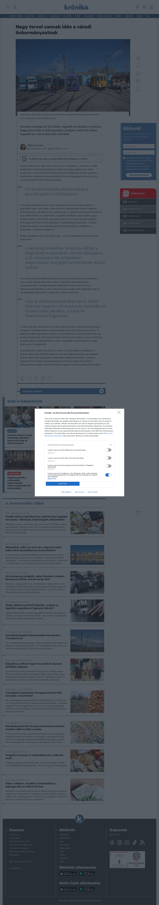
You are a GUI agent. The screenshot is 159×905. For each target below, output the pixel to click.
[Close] (120, 413)
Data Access (79, 492)
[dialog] (79, 452)
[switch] (108, 450)
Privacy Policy (93, 492)
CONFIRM (62, 484)
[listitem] (79, 445)
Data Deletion (66, 492)
